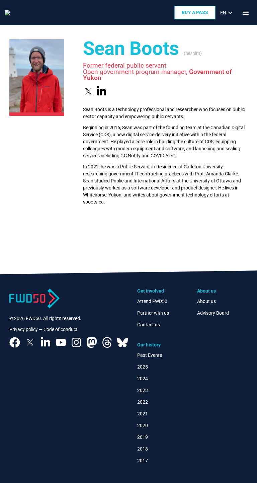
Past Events (149, 355)
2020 (142, 425)
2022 (142, 402)
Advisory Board (213, 313)
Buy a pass (195, 12)
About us (206, 301)
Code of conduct (61, 329)
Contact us (148, 324)
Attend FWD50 (152, 301)
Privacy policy (23, 329)
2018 (142, 449)
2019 (142, 437)
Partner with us (153, 313)
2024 (142, 378)
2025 (142, 367)
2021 (142, 413)
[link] (227, 13)
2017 (142, 460)
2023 (142, 390)
